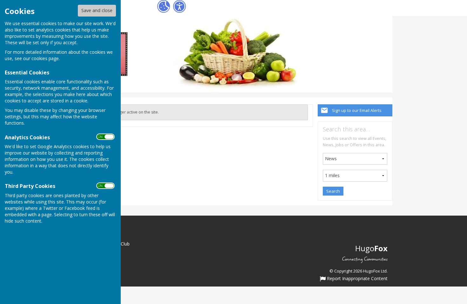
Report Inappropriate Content (357, 278)
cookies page (45, 58)
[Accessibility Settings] (179, 6)
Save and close (96, 10)
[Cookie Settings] (163, 6)
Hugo (371, 248)
